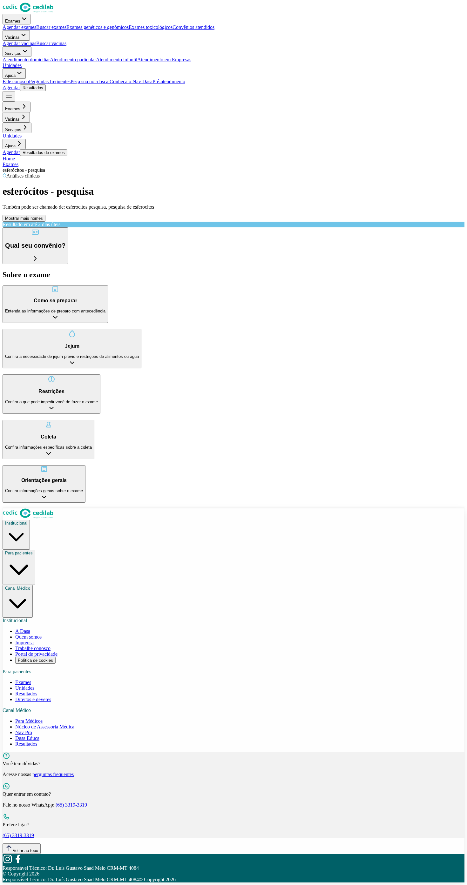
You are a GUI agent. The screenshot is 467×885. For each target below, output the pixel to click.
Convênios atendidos (193, 27)
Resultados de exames (44, 152)
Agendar (11, 87)
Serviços (13, 53)
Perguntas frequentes (50, 81)
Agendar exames (19, 27)
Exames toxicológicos (151, 27)
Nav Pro (23, 732)
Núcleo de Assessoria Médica (44, 726)
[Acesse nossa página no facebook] (18, 862)
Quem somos (28, 637)
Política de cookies (35, 660)
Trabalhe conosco (33, 648)
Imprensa (24, 642)
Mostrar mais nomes (24, 218)
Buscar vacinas (51, 43)
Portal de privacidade (36, 654)
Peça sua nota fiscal (90, 81)
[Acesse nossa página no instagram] (8, 862)
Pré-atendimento (168, 81)
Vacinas (12, 37)
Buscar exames (51, 27)
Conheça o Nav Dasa (131, 81)
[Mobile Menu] (9, 96)
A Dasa (22, 631)
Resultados (33, 87)
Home (9, 158)
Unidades (12, 65)
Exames (12, 21)
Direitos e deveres (33, 699)
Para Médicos (29, 721)
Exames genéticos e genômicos (97, 27)
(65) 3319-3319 (71, 805)
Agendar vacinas (19, 43)
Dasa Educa (27, 738)
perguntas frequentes (53, 774)
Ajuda (10, 75)
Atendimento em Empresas (164, 59)
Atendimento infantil (116, 59)
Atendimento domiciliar (26, 59)
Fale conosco (16, 81)
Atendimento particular (73, 59)
